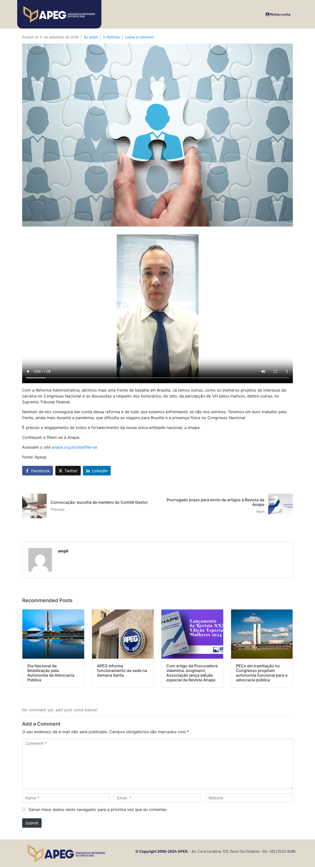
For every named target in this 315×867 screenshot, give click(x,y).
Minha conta (279, 14)
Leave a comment (139, 37)
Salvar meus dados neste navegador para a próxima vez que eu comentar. (98, 809)
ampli (93, 37)
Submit (31, 823)
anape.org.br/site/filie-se (74, 447)
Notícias (113, 37)
